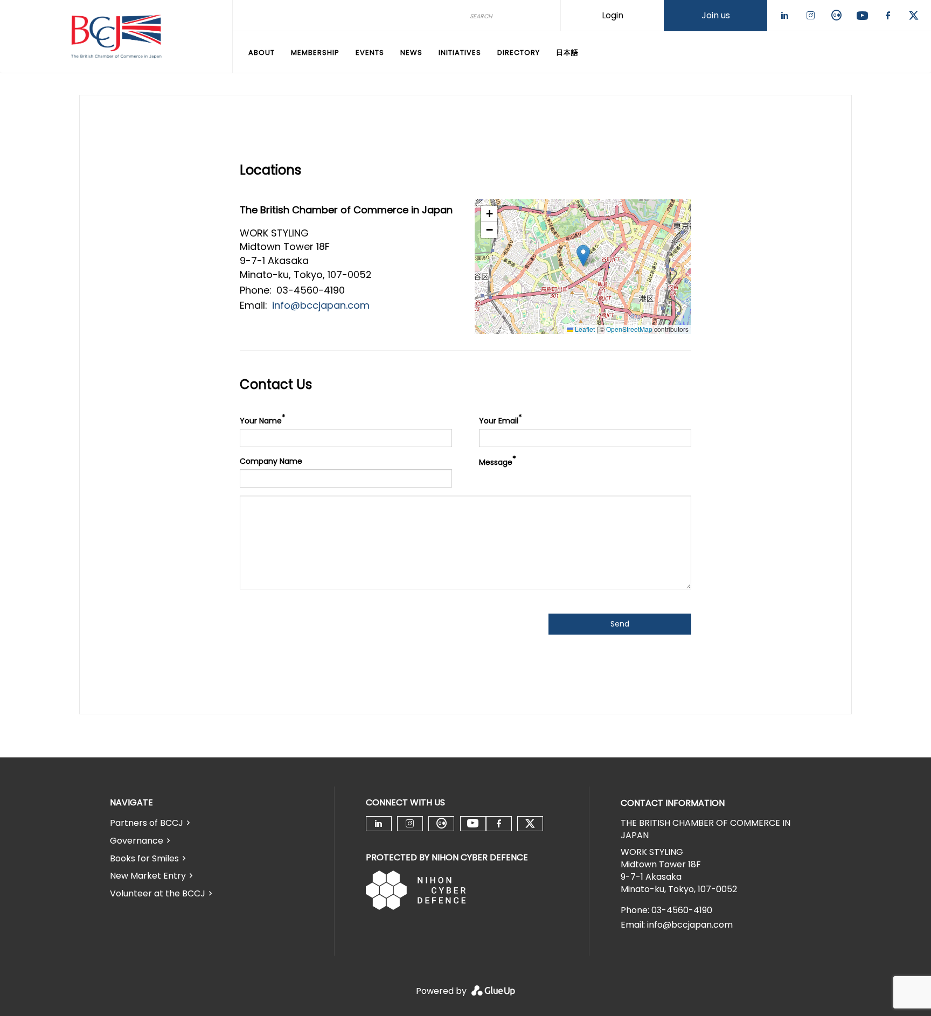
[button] (583, 256)
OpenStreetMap (629, 328)
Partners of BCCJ (146, 823)
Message (495, 462)
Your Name (261, 420)
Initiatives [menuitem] (460, 52)
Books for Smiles (144, 858)
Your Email (498, 420)
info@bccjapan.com (321, 305)
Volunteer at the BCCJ (157, 893)
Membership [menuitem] (315, 52)
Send (619, 623)
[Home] (116, 36)
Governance (136, 840)
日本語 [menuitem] (567, 52)
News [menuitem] (411, 52)
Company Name (271, 461)
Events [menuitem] (370, 52)
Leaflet (584, 328)
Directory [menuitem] (518, 52)
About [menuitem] (261, 52)
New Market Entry (148, 875)
